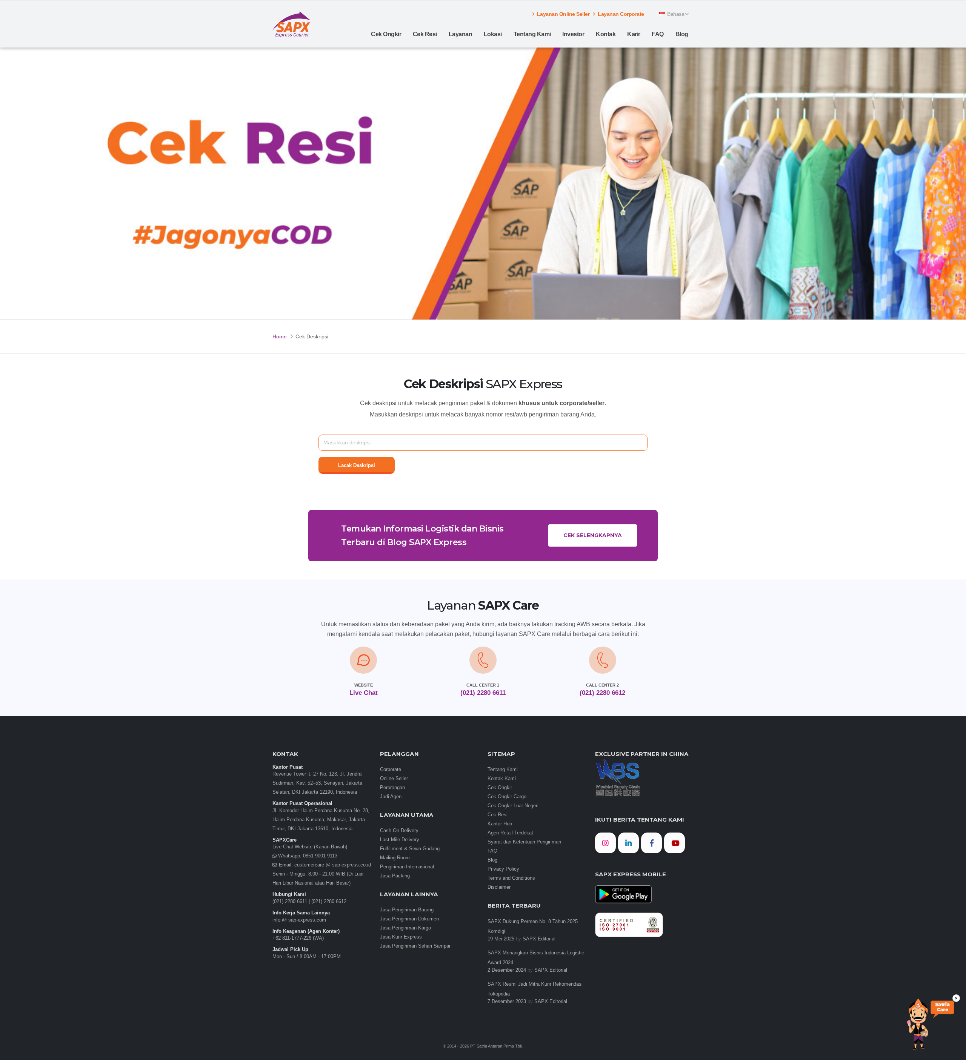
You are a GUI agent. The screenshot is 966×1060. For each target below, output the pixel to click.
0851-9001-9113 (319, 856)
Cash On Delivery (399, 830)
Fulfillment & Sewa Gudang (410, 848)
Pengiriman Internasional (407, 867)
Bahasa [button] (676, 14)
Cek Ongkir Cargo (507, 796)
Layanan (460, 34)
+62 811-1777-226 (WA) (298, 938)
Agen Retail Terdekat (510, 833)
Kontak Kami (502, 778)
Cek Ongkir (386, 34)
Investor (573, 34)
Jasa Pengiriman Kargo (405, 928)
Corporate (390, 769)
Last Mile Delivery (399, 839)
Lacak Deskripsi (356, 465)
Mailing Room (395, 857)
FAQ (658, 34)
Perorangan (392, 787)
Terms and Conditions (511, 878)
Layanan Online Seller (562, 14)
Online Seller (394, 778)
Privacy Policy (503, 869)
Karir (633, 34)
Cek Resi (425, 34)
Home (279, 336)
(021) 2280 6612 (328, 901)
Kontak (605, 34)
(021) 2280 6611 (289, 901)
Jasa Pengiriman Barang (407, 910)
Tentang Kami (532, 34)
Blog (681, 34)
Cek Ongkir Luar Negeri (513, 805)
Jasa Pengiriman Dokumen (409, 919)
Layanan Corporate (620, 14)
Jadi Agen (390, 796)
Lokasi (493, 34)
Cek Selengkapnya (592, 535)
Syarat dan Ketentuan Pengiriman (524, 842)
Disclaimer (499, 887)
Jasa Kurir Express (401, 937)
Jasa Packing (395, 876)
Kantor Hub (500, 823)
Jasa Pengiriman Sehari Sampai (415, 946)
